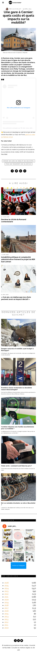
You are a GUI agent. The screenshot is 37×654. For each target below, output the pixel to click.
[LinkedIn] (18, 640)
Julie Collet (16, 9)
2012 (6, 622)
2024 (6, 588)
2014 (6, 616)
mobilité (21, 161)
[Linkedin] (20, 170)
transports (16, 164)
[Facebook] (12, 170)
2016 (6, 611)
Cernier (6, 161)
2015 (6, 614)
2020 (6, 600)
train (8, 164)
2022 (6, 594)
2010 (6, 628)
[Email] (24, 170)
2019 (6, 602)
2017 (6, 608)
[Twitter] (16, 170)
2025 (6, 585)
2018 (6, 605)
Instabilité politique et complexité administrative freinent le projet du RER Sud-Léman (18, 259)
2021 (6, 597)
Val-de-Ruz (27, 164)
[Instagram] (15, 640)
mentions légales (25, 647)
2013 (6, 619)
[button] (7, 534)
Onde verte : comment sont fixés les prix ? (16, 466)
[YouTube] (21, 640)
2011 (6, 625)
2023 (6, 591)
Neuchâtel (30, 161)
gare (13, 161)
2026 (6, 583)
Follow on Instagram (18, 565)
